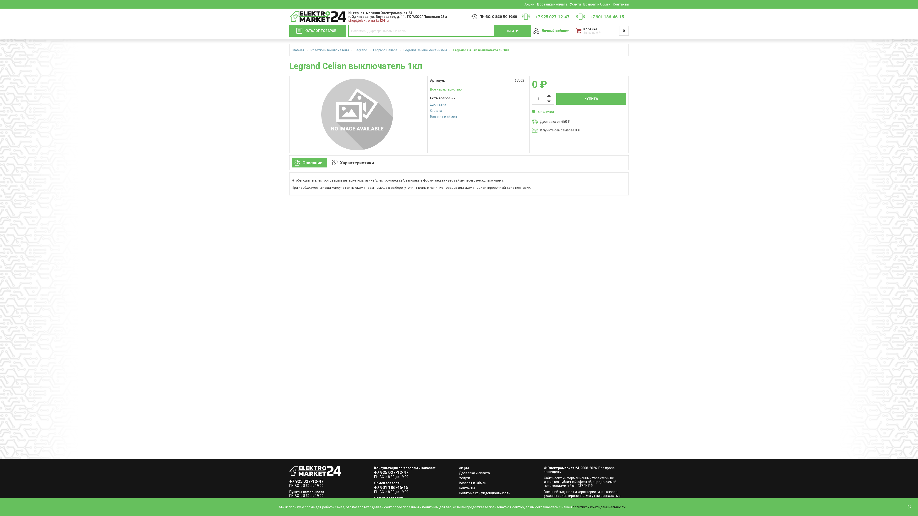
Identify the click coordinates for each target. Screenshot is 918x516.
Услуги (575, 4)
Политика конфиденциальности (484, 493)
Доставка (438, 104)
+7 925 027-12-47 (306, 481)
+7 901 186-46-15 (391, 487)
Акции (529, 4)
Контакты (621, 4)
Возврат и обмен (443, 117)
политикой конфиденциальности (599, 507)
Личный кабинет (555, 31)
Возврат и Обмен (597, 4)
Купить (591, 99)
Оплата (436, 111)
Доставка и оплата (552, 4)
